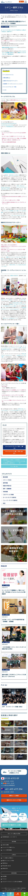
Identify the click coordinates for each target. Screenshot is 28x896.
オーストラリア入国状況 (9, 497)
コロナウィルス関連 (8, 494)
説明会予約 (5, 868)
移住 (4, 503)
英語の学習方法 (7, 486)
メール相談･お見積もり (7, 857)
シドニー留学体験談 (7, 850)
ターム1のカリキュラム (8, 74)
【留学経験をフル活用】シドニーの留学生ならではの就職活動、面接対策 (8, 461)
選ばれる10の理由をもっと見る (11, 825)
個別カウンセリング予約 (8, 860)
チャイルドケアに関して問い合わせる (14, 452)
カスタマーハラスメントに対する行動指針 (12, 881)
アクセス (4, 878)
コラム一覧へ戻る (14, 466)
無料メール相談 (14, 795)
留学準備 (5, 483)
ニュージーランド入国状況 (10, 500)
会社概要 (4, 876)
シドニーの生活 (7, 480)
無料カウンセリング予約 (14, 800)
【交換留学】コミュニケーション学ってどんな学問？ (20, 461)
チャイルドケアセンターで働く (10, 86)
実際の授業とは (6, 77)
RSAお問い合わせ (6, 865)
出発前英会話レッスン (9, 836)
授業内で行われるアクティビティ (10, 80)
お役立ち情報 (5, 844)
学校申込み (5, 863)
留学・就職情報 (7, 488)
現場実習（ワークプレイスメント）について (12, 83)
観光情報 (5, 477)
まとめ (4, 89)
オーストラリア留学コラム (8, 847)
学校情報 (5, 491)
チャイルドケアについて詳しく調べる (14, 447)
